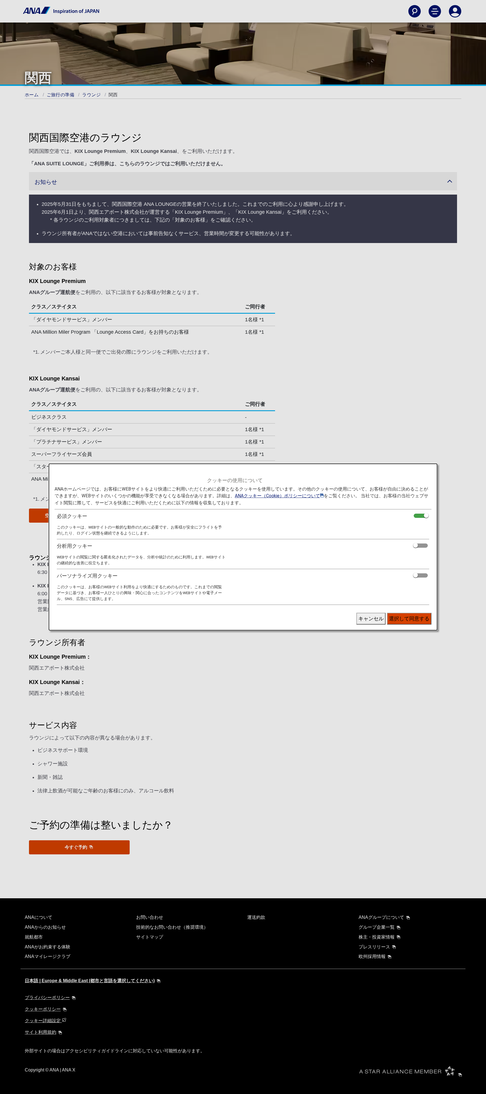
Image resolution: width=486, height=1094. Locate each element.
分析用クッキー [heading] (74, 546)
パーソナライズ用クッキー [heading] (87, 576)
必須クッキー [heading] (72, 516)
